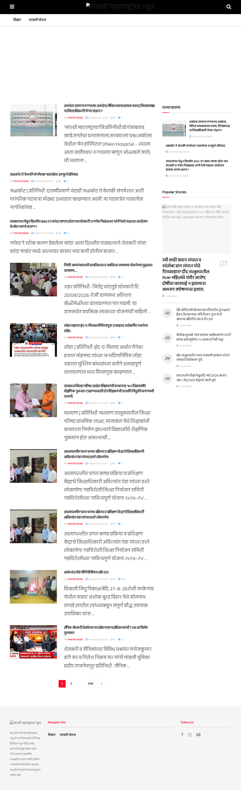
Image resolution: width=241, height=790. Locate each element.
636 (90, 683)
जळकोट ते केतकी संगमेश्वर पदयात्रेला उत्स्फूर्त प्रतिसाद (44, 174)
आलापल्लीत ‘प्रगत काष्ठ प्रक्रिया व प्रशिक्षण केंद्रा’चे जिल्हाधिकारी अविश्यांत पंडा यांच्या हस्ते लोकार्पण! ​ (104, 454)
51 (121, 403)
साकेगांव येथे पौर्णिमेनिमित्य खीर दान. (86, 572)
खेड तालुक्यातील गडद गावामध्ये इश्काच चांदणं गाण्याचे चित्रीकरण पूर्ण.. (202, 358)
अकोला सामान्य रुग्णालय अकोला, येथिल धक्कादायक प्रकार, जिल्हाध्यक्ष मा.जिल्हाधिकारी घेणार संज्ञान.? (109, 108)
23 (122, 277)
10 (67, 233)
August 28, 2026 (98, 118)
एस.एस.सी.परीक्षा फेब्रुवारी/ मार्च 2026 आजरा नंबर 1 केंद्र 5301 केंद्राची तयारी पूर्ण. (201, 378)
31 (121, 639)
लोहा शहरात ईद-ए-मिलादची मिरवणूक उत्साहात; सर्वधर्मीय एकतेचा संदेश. (106, 328)
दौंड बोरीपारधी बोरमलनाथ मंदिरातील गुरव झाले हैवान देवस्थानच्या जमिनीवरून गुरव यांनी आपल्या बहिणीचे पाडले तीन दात (203, 314)
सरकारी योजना (37, 20)
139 (122, 579)
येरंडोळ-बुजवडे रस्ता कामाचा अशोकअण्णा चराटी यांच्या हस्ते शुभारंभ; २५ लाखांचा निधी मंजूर (203, 337)
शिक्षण (17, 20)
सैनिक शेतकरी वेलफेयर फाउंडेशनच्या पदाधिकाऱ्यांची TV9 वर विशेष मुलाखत (105, 630)
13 (121, 337)
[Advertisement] (120, 61)
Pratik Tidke (75, 118)
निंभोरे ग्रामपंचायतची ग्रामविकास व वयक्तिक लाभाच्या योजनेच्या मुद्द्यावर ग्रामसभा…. (108, 267)
